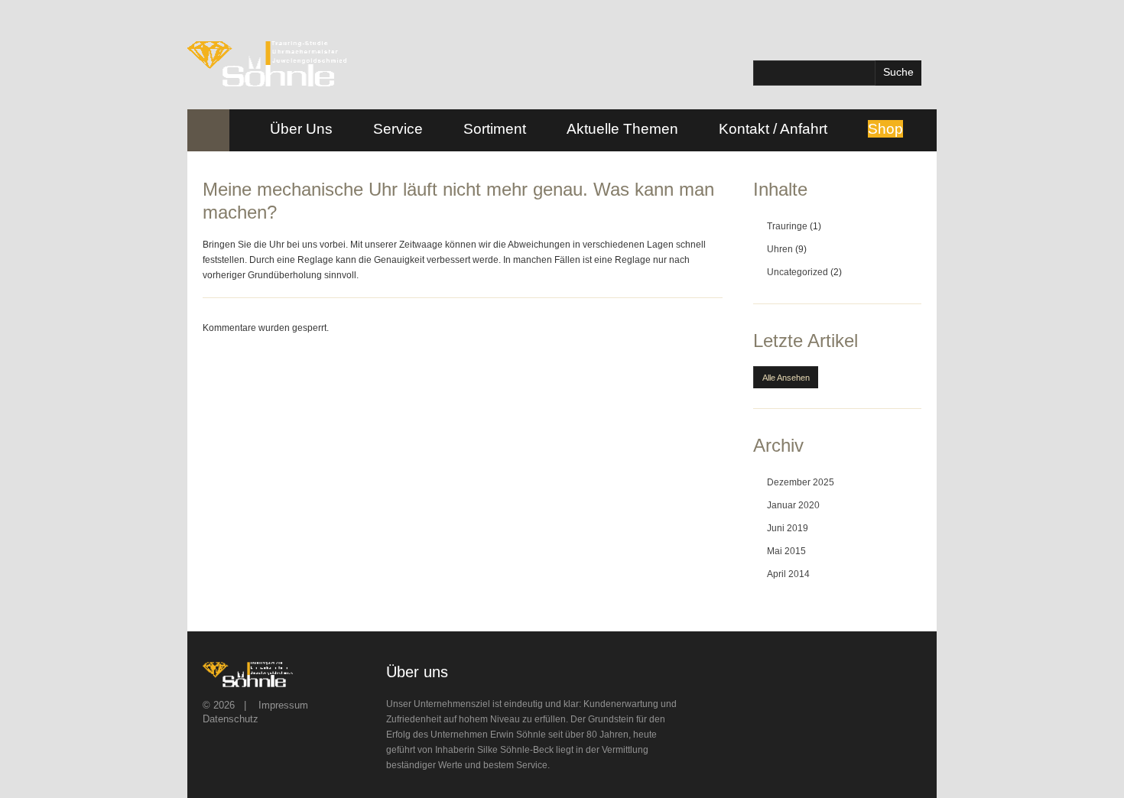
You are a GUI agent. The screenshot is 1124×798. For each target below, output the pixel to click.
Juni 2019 (787, 528)
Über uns (301, 129)
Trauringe (787, 226)
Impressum (283, 705)
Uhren (780, 249)
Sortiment (494, 129)
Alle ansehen (786, 377)
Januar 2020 (793, 505)
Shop (885, 129)
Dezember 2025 (800, 482)
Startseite (208, 130)
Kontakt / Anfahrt (773, 129)
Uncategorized (797, 272)
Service (398, 129)
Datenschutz (230, 719)
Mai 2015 (786, 551)
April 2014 (788, 574)
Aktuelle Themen (622, 129)
